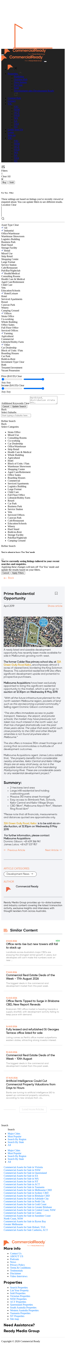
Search (4, 1125)
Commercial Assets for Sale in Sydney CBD (26, 1193)
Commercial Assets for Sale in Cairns (22, 1213)
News (13, 1262)
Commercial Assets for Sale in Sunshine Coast (27, 1215)
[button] (10, 103)
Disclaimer (15, 1273)
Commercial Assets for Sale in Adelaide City (26, 1198)
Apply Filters (18, 573)
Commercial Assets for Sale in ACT (22, 1184)
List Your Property (19, 1290)
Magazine (36, 584)
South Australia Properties (23, 1307)
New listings (20, 82)
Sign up (12, 135)
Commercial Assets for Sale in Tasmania (24, 1187)
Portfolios (19, 76)
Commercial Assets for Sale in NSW (22, 1170)
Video (7, 584)
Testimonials (16, 1270)
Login (11, 129)
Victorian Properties (20, 1296)
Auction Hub (20, 79)
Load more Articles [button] (33, 1109)
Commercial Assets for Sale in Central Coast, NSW (30, 1210)
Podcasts (21, 584)
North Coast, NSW (13, 1218)
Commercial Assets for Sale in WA (21, 1178)
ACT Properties (18, 1301)
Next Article (52, 850)
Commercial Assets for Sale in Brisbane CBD (27, 1195)
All (5, 227)
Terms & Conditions (20, 1267)
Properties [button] (13, 73)
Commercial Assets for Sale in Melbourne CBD (28, 1190)
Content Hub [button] (14, 98)
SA (15, 121)
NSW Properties (18, 1299)
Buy (4, 182)
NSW (17, 109)
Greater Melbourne (13, 1224)
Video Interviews (18, 1276)
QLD (17, 115)
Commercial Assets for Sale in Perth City (24, 1201)
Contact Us (15, 1253)
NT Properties (17, 1316)
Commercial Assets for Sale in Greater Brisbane (28, 1207)
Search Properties (19, 1287)
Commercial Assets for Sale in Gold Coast (25, 1204)
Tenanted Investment (11, 367)
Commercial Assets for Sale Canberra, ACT (26, 1230)
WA (16, 118)
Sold (16, 88)
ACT (16, 112)
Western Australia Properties (24, 1310)
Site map (14, 1319)
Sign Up (18, 129)
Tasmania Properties (20, 1313)
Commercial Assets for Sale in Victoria (23, 1167)
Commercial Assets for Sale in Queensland (25, 1173)
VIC (16, 106)
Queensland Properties (21, 1304)
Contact (12, 101)
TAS (16, 123)
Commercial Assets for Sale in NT (21, 1181)
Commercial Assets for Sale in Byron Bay (25, 1221)
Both (3, 364)
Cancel (6, 406)
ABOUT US (16, 1256)
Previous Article (16, 850)
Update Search (19, 406)
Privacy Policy (17, 1265)
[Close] (2, 559)
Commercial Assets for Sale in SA (21, 1175)
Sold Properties (17, 1293)
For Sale (18, 85)
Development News (18, 874)
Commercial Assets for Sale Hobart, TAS (24, 1227)
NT (16, 126)
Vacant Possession (10, 370)
